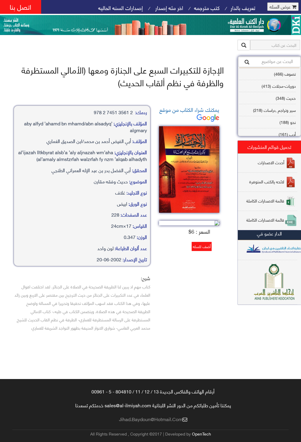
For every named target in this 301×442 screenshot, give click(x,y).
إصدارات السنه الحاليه (120, 7)
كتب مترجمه (207, 7)
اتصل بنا (20, 7)
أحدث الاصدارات (271, 162)
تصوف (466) (285, 74)
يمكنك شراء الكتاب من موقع (189, 109)
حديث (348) (286, 98)
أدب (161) (287, 134)
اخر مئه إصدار (168, 7)
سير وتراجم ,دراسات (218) (274, 110)
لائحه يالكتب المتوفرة (266, 181)
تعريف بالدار (242, 7)
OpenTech (201, 434)
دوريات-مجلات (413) (279, 86)
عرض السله (281, 6)
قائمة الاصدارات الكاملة (265, 201)
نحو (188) (288, 122)
